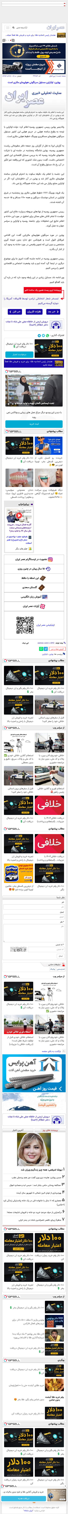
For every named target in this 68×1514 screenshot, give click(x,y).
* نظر (62, 922)
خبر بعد (51, 312)
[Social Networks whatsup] (47, 335)
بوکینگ (52, 969)
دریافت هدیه (23, 1498)
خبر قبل (16, 312)
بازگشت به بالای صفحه (52, 1051)
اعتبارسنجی (61, 969)
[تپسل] (6, 371)
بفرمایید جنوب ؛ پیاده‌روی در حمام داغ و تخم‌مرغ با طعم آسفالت (19, 540)
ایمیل (62, 912)
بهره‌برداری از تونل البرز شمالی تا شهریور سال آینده (38, 1193)
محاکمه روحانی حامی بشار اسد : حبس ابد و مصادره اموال (35, 1185)
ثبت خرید (34, 424)
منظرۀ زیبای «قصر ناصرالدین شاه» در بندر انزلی (40, 1220)
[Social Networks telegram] (39, 335)
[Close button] (65, 1486)
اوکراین (45, 654)
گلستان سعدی (29, 587)
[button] (10, 40)
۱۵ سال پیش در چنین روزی (31, 569)
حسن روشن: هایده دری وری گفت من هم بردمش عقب (36, 1177)
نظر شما (61, 898)
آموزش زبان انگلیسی (31, 597)
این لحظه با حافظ (30, 578)
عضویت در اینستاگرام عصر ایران (31, 559)
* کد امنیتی (60, 944)
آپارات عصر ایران (31, 606)
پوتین (51, 654)
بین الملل (52, 76)
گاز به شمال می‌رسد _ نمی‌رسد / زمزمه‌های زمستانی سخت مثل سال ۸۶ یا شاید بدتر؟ (19, 528)
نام (63, 902)
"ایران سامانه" (28, 1510)
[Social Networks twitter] (43, 335)
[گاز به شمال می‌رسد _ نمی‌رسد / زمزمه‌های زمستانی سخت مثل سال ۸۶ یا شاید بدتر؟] (19, 515)
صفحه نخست (61, 76)
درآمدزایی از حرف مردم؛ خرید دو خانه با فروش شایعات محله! (34, 1212)
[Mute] (13, 404)
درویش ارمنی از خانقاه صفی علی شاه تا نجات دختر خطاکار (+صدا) (27, 323)
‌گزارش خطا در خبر (57, 649)
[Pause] (8, 404)
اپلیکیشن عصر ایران (45, 625)
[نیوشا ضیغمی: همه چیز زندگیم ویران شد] (34, 1149)
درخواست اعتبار (19, 354)
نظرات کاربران (34, 312)
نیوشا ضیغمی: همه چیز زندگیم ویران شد (41, 1170)
